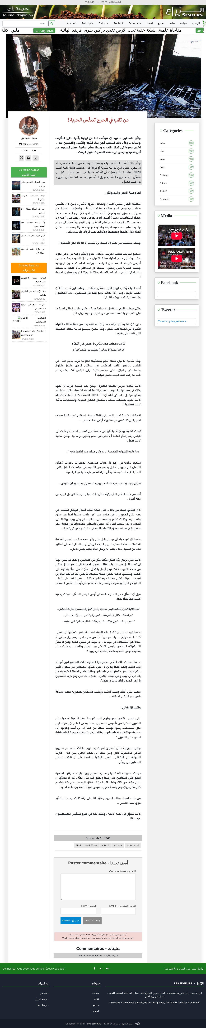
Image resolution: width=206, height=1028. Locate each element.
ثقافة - (97, 999)
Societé (118, 23)
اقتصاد (149, 23)
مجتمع (161, 23)
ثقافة (172, 23)
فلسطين (118, 845)
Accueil (72, 24)
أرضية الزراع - (42, 999)
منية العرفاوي (29, 138)
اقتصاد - (97, 1011)
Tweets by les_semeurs (172, 321)
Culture (103, 23)
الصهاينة (105, 845)
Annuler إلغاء (92, 920)
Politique (87, 23)
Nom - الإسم (88, 905)
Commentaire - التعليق (122, 871)
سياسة (183, 23)
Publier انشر (71, 920)
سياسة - (96, 993)
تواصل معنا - (43, 1005)
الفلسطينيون (133, 845)
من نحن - (44, 993)
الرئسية (196, 23)
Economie (135, 23)
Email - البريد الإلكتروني (122, 905)
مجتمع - (97, 1005)
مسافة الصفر (91, 845)
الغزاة (78, 845)
